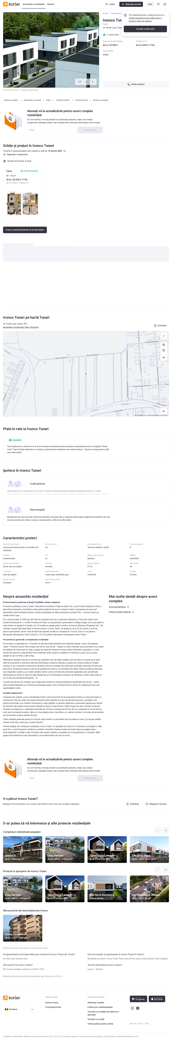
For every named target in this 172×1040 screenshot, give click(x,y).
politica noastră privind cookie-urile (144, 18)
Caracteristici (81, 100)
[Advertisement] (86, 288)
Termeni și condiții (96, 1019)
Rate (48, 100)
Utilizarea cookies (96, 1002)
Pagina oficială (120, 612)
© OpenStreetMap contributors (157, 415)
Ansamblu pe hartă (32, 100)
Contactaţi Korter (53, 1007)
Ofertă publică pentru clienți (100, 1024)
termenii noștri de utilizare (140, 21)
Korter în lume (51, 1002)
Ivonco (106, 54)
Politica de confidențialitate (100, 1007)
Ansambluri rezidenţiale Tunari (16, 327)
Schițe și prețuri (11, 100)
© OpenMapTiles (140, 415)
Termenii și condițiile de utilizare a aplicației (103, 1013)
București (34, 327)
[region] (86, 374)
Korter (105, 13)
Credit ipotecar (63, 100)
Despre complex (100, 100)
